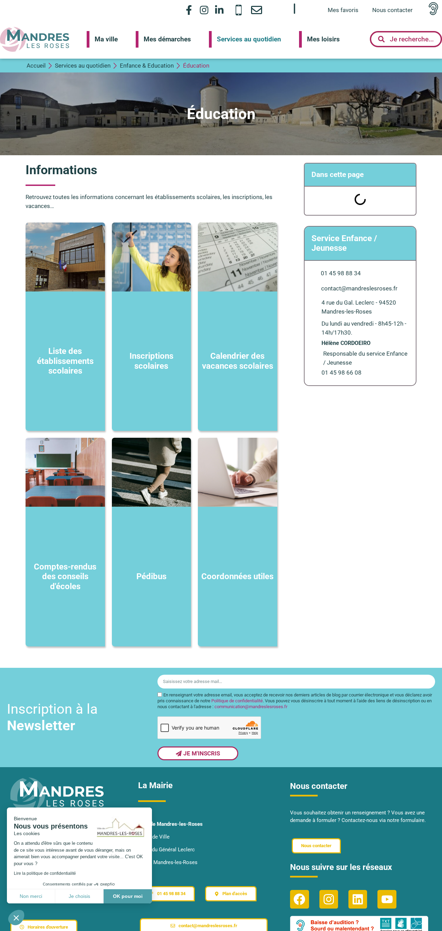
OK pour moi (128, 896)
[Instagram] (204, 10)
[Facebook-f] (188, 10)
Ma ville (106, 39)
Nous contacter (392, 10)
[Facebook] (299, 899)
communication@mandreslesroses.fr (250, 706)
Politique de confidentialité (237, 700)
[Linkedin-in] (219, 10)
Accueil (36, 65)
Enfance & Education (147, 65)
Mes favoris (343, 10)
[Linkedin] (357, 899)
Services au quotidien (249, 39)
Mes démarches (167, 39)
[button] (16, 917)
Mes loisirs (323, 39)
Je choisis (79, 896)
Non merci (31, 896)
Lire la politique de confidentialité (45, 873)
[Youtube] (386, 899)
